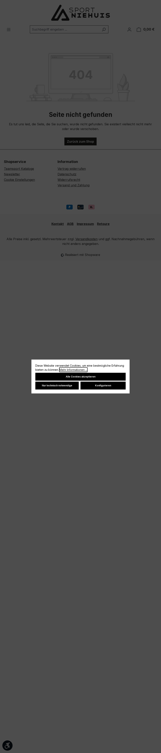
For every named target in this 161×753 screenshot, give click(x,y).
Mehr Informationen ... (73, 369)
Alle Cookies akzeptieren (80, 376)
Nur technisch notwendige (57, 385)
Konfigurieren (103, 385)
